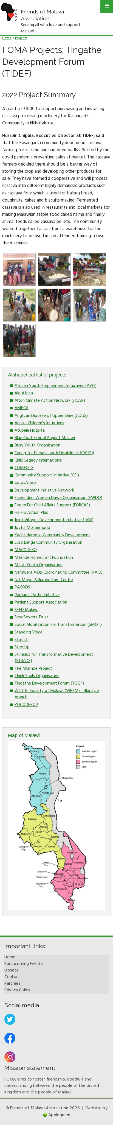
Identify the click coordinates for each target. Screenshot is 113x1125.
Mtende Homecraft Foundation (44, 557)
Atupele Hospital (30, 430)
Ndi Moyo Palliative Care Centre (44, 580)
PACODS (22, 587)
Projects (21, 38)
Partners (12, 983)
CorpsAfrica (25, 482)
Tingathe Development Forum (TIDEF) (49, 683)
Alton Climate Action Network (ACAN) (50, 400)
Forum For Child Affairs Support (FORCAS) (52, 505)
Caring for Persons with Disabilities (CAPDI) (54, 453)
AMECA (22, 408)
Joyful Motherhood (32, 527)
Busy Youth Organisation (37, 445)
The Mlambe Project (33, 668)
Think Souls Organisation (37, 676)
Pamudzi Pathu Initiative (37, 595)
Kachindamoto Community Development (52, 535)
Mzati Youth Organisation (39, 565)
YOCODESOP (26, 704)
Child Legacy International (38, 460)
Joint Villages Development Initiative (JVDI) (54, 520)
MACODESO (26, 550)
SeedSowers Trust (31, 617)
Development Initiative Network (44, 490)
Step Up (22, 647)
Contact (12, 977)
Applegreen (59, 1115)
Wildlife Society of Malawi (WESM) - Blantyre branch (57, 694)
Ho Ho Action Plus (31, 512)
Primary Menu (106, 6)
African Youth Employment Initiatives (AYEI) (56, 385)
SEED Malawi (26, 609)
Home (7, 38)
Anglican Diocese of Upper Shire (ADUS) (51, 415)
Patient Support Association (41, 602)
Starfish (22, 639)
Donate (11, 970)
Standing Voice (29, 632)
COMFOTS (24, 467)
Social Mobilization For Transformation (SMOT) (58, 624)
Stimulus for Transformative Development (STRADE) (54, 658)
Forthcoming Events (23, 964)
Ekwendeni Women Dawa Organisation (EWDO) (58, 497)
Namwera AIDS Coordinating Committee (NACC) (59, 572)
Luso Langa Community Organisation (48, 542)
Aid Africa (24, 393)
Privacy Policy (17, 990)
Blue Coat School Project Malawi (45, 438)
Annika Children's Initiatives (39, 423)
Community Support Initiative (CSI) (47, 475)
